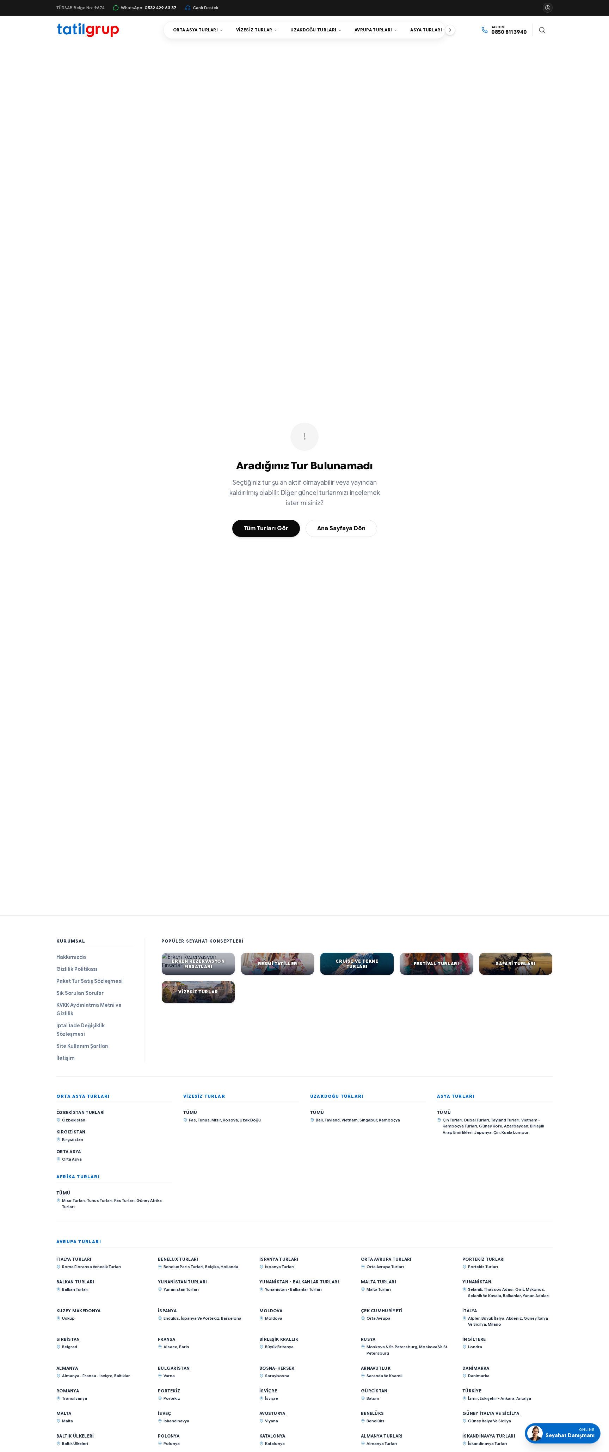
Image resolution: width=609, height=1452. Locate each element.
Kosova (230, 1120)
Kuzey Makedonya (78, 1310)
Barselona (231, 1318)
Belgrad (69, 1346)
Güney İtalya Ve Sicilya (490, 1413)
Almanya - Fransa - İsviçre (87, 1375)
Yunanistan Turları (182, 1281)
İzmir (473, 1398)
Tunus (204, 1120)
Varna (169, 1375)
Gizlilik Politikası (76, 969)
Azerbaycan (516, 1126)
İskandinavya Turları (488, 1436)
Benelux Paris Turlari (183, 1266)
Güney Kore (490, 1126)
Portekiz (169, 1390)
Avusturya (272, 1413)
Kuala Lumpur (515, 1132)
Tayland (332, 1120)
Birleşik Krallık (279, 1339)
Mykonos (535, 1289)
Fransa (167, 1339)
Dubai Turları (476, 1120)
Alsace (170, 1346)
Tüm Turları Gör (266, 528)
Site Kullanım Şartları (82, 1046)
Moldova (270, 1310)
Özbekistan (73, 1120)
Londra (475, 1346)
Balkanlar (512, 1295)
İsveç (164, 1413)
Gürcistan (374, 1390)
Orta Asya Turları (195, 29)
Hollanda (229, 1266)
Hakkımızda (71, 957)
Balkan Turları (75, 1281)
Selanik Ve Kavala (484, 1295)
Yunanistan (476, 1281)
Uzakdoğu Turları (313, 29)
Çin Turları (452, 1120)
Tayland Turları (505, 1120)
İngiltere (474, 1339)
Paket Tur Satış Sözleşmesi (89, 981)
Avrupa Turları (373, 29)
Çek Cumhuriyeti (382, 1310)
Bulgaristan (174, 1368)
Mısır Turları (73, 1200)
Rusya (368, 1339)
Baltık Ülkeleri (75, 1436)
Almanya (67, 1368)
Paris (184, 1346)
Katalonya (272, 1436)
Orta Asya (68, 1151)
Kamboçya (389, 1120)
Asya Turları (426, 29)
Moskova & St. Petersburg (392, 1346)
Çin (496, 1132)
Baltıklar (122, 1375)
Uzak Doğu (250, 1120)
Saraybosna (277, 1375)
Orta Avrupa (378, 1318)
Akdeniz (514, 1318)
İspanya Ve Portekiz (200, 1318)
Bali (319, 1120)
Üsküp (68, 1318)
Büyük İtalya (492, 1318)
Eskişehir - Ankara (497, 1398)
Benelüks (372, 1413)
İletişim (65, 1058)
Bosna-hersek (277, 1368)
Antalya (523, 1398)
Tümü (190, 1112)
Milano (494, 1324)
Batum (373, 1398)
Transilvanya (74, 1398)
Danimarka (476, 1368)
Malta (64, 1413)
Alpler (474, 1318)
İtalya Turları (73, 1259)
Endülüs (171, 1318)
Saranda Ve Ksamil (384, 1375)
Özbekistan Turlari (80, 1112)
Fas (192, 1120)
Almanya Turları (382, 1436)
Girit (519, 1289)
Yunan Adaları (536, 1295)
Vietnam (350, 1120)
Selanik (475, 1289)
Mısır (216, 1120)
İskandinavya (176, 1420)
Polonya (168, 1436)
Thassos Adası (498, 1289)
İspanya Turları (279, 1259)
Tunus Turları (99, 1200)
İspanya (167, 1310)
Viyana (271, 1420)
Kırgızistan (70, 1132)
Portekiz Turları (483, 1259)
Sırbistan (68, 1339)
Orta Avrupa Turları (386, 1259)
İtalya (469, 1310)
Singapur (368, 1120)
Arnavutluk (375, 1368)
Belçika (212, 1266)
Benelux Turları (178, 1259)
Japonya (483, 1132)
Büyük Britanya (279, 1346)
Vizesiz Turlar (254, 29)
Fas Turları (124, 1200)
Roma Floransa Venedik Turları (91, 1266)
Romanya (67, 1390)
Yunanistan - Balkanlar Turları (299, 1281)
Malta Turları (378, 1281)
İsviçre (268, 1390)
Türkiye (471, 1390)
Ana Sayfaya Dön (341, 528)
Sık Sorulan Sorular (80, 993)
